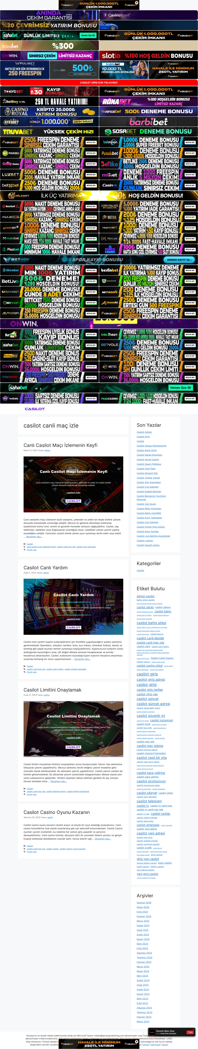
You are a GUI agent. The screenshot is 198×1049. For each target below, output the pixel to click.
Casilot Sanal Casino (148, 459)
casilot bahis (162, 611)
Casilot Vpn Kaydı (146, 504)
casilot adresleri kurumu (145, 612)
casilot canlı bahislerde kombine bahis (150, 650)
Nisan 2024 (143, 971)
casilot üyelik (144, 847)
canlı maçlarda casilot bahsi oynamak (149, 604)
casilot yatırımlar (166, 825)
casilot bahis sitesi (151, 623)
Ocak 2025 (142, 930)
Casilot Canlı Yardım (46, 567)
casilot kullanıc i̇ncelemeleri (146, 731)
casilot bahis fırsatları (144, 615)
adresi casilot (145, 596)
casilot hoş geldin (143, 721)
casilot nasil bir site (152, 758)
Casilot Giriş (143, 436)
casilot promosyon (151, 781)
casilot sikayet (147, 793)
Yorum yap (32, 550)
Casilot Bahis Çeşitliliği (149, 513)
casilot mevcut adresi (147, 749)
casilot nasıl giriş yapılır (148, 762)
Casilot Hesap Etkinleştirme (151, 445)
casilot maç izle (145, 741)
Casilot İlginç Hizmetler (149, 508)
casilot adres (145, 607)
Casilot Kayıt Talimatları (149, 517)
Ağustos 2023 (144, 1008)
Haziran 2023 (144, 1017)
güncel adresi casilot (147, 863)
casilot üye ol (157, 848)
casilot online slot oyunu (145, 769)
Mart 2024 (142, 975)
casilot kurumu (160, 738)
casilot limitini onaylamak (78, 791)
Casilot (30, 544)
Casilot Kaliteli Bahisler (149, 491)
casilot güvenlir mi (151, 716)
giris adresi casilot (143, 855)
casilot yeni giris (144, 837)
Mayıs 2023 (143, 1021)
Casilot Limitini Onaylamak (52, 690)
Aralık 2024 (143, 934)
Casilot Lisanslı (145, 540)
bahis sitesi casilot (146, 600)
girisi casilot (157, 854)
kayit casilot (165, 862)
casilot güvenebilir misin (148, 708)
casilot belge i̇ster (143, 634)
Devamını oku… (34, 536)
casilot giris (147, 674)
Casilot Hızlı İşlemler (147, 522)
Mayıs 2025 (143, 921)
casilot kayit (143, 724)
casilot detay (168, 666)
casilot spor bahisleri (147, 796)
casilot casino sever (158, 662)
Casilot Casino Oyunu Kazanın (57, 812)
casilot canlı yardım (54, 669)
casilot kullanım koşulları (145, 738)
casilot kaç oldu (144, 727)
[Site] (49, 142)
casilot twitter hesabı (147, 817)
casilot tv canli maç (161, 805)
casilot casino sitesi (150, 665)
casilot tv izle (143, 814)
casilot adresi (163, 607)
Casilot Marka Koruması (149, 455)
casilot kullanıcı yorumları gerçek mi (149, 735)
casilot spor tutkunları (86, 547)
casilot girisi (147, 684)
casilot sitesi (166, 792)
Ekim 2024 (142, 943)
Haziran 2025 (144, 916)
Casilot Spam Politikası (149, 464)
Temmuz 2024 (144, 957)
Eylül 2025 (142, 911)
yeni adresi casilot (145, 870)
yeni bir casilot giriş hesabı (146, 878)
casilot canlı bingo (143, 658)
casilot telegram (149, 801)
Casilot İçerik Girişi (147, 450)
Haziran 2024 (144, 962)
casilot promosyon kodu (148, 785)
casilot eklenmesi (143, 670)
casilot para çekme (148, 776)
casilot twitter (160, 813)
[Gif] (99, 196)
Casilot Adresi (144, 432)
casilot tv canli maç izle (150, 809)
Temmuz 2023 (144, 1012)
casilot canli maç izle (66, 547)
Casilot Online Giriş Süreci (151, 527)
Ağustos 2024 (144, 953)
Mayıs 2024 (143, 966)
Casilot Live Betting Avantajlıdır (153, 536)
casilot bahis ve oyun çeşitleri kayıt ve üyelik (152, 627)
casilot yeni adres (147, 828)
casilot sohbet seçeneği (75, 669)
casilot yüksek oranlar (147, 840)
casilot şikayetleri (143, 852)
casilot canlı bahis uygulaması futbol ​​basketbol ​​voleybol (153, 654)
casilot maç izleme (150, 745)
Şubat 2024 (143, 980)
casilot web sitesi (145, 821)
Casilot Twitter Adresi (148, 477)
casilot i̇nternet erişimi (56, 791)
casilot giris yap (147, 694)
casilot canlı (143, 646)
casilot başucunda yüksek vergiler (148, 631)
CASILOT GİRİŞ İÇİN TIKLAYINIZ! (99, 82)
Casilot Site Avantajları (149, 482)
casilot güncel (147, 699)
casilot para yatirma (151, 773)
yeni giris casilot (147, 874)
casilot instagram (161, 720)
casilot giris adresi (151, 679)
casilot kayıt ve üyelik (159, 724)
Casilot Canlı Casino (162, 658)
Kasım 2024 (143, 939)
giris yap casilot (148, 859)
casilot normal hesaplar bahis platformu (150, 765)
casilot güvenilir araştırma (145, 712)
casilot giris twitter (150, 689)
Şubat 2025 (143, 925)
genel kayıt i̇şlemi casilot (158, 852)
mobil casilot (143, 866)
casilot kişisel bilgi (159, 728)
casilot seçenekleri (158, 789)
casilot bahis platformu (161, 615)
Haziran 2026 (144, 902)
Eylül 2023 (142, 1003)
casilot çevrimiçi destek (148, 844)
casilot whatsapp (148, 825)
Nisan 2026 (143, 907)
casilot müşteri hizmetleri (151, 753)
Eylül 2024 (142, 948)
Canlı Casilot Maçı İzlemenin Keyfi (60, 445)
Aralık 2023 (143, 989)
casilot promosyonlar (144, 789)
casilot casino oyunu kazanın (73, 849)
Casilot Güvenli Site (147, 473)
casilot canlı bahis (160, 646)
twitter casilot (157, 866)
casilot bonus (156, 634)
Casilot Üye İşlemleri (148, 487)
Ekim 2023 (142, 998)
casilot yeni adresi (151, 833)
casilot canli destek (150, 638)
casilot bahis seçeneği (144, 619)
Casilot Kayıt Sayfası (148, 531)
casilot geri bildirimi (157, 670)
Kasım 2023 (143, 994)
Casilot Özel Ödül (146, 468)
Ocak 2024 (143, 985)
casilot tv (143, 805)
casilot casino (52, 849)
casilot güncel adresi (153, 704)
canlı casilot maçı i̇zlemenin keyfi (41, 547)
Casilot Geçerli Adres (148, 545)
